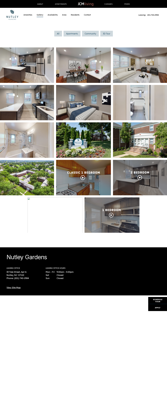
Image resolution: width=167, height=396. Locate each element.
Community (90, 33)
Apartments (72, 33)
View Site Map (14, 287)
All (58, 33)
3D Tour (106, 33)
